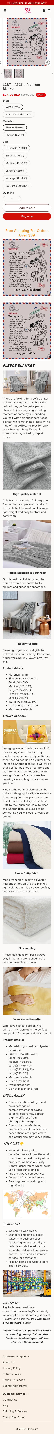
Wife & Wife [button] (13, 106)
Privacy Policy (12, 1368)
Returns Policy (12, 1374)
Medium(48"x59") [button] (16, 163)
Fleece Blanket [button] (15, 127)
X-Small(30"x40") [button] (16, 148)
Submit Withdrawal (15, 1385)
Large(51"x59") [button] (15, 170)
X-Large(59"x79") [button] (16, 178)
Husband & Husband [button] (18, 114)
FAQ (5, 1405)
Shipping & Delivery (15, 1411)
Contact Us (10, 1399)
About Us (9, 1362)
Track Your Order (14, 1417)
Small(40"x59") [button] (15, 155)
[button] (5, 10)
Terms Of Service (14, 1379)
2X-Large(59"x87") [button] (17, 185)
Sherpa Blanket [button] (15, 135)
